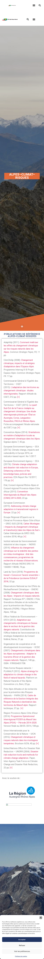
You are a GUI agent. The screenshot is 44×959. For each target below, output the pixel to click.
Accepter (22, 940)
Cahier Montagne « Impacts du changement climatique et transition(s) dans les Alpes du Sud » (22, 526)
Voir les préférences (22, 951)
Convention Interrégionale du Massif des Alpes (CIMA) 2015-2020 (20, 494)
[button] (41, 918)
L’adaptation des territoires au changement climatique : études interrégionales (21, 390)
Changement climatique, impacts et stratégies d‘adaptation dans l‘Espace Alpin (19, 363)
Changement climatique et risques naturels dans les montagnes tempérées (21, 740)
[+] (18, 397)
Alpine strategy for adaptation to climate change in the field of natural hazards (21, 674)
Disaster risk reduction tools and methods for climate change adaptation (21, 754)
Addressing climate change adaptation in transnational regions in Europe (21, 509)
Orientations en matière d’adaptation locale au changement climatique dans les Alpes (22, 435)
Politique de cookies (21, 956)
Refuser (22, 945)
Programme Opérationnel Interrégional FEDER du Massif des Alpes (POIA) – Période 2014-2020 (20, 719)
